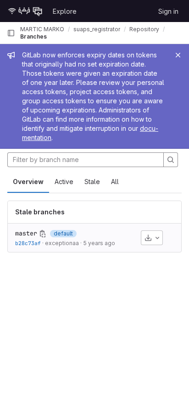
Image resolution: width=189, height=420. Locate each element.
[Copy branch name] (42, 233)
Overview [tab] (28, 181)
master (26, 233)
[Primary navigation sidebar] (11, 33)
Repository (144, 29)
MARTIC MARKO (42, 29)
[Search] (170, 159)
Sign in (168, 11)
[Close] (177, 55)
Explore (65, 11)
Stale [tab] (92, 181)
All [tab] (115, 181)
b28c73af (28, 243)
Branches (33, 36)
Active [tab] (64, 181)
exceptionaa (62, 243)
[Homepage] (25, 11)
